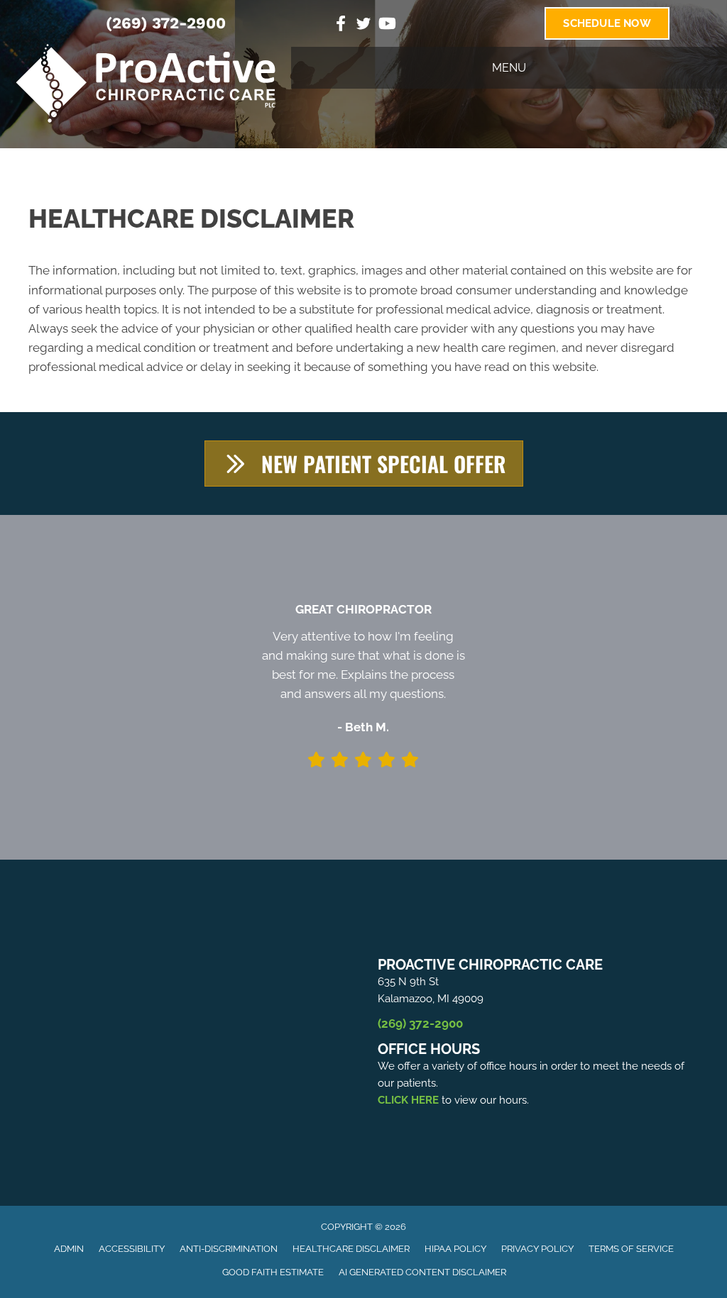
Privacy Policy (537, 1248)
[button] (363, 463)
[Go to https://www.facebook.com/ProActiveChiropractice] (341, 25)
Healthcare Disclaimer (351, 1248)
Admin (69, 1248)
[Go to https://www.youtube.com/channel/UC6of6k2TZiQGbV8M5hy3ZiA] (386, 25)
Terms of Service (631, 1248)
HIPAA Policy (455, 1248)
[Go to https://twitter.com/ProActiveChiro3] (363, 26)
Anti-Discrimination (229, 1248)
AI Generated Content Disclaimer (422, 1272)
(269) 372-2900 (166, 23)
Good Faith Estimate (273, 1272)
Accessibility (132, 1248)
